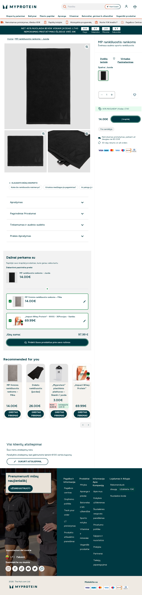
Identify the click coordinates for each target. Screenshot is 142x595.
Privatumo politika (98, 527)
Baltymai (32, 16)
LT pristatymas (70, 523)
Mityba (83, 485)
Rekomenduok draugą (122, 487)
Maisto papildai (47, 16)
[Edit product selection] (84, 301)
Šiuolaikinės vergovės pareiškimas (99, 513)
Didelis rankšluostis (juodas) (35, 388)
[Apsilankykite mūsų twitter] (35, 568)
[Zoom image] (87, 47)
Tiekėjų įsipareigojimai (100, 562)
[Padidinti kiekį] (112, 94)
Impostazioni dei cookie (18, 550)
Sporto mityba (83, 520)
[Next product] (88, 425)
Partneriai (98, 553)
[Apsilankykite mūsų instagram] (8, 568)
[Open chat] (41, 568)
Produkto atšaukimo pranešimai (69, 537)
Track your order (69, 512)
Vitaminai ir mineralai (84, 533)
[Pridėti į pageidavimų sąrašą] (134, 95)
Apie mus (97, 491)
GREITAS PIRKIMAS (13, 414)
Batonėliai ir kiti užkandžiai (85, 507)
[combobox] (91, 6)
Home (10, 39)
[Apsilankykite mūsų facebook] (15, 568)
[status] (107, 94)
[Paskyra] (126, 7)
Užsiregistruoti (20, 488)
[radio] (103, 75)
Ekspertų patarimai (15, 16)
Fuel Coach (114, 7)
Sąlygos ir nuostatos (98, 538)
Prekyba (97, 547)
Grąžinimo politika (69, 501)
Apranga (62, 16)
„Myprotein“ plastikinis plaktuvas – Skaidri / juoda (59, 390)
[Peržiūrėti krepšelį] (135, 6)
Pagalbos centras (68, 490)
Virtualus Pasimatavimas (125, 60)
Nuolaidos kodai (118, 496)
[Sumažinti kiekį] (102, 94)
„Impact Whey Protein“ (82, 387)
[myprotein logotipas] (19, 6)
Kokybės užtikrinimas (99, 500)
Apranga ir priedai (85, 493)
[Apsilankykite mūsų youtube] (28, 568)
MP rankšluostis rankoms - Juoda (32, 39)
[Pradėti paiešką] (65, 6)
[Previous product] (83, 425)
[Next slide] (90, 397)
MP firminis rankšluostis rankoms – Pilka (12, 390)
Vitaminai (73, 16)
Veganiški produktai (126, 16)
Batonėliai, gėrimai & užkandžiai (97, 16)
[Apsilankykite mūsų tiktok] (21, 568)
